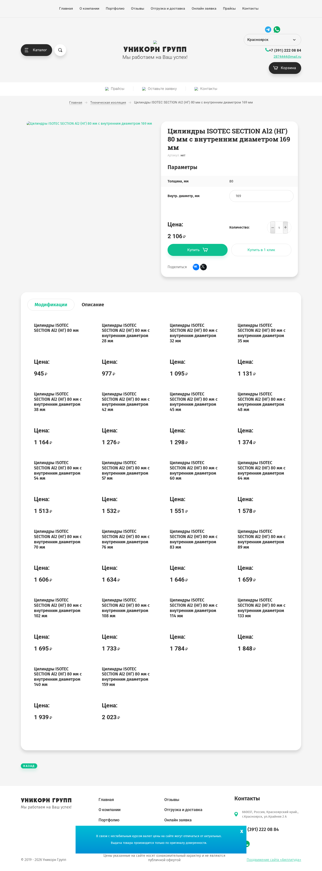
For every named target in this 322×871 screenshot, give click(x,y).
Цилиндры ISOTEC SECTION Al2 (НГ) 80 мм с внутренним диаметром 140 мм (58, 676)
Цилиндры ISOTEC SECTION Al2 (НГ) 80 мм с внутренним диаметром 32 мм (194, 333)
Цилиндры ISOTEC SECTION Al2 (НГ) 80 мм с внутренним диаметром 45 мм (194, 402)
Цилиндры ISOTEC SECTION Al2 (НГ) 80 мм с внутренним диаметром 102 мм (58, 608)
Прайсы (229, 8)
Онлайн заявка (204, 8)
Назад (29, 766)
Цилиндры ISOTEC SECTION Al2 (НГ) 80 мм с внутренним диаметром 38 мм (58, 402)
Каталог (40, 50)
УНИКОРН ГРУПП (155, 49)
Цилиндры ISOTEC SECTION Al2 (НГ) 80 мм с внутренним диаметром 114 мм (194, 608)
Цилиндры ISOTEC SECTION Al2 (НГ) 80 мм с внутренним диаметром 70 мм (58, 539)
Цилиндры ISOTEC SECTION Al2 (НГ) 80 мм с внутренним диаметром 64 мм (261, 470)
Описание (93, 305)
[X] (203, 267)
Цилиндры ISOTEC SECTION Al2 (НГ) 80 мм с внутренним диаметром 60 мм (194, 470)
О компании (89, 8)
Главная (66, 8)
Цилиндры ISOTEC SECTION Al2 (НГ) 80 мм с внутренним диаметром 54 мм (58, 470)
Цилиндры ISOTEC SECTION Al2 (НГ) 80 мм (56, 328)
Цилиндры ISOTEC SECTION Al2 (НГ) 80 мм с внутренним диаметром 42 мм (126, 402)
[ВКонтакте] (196, 267)
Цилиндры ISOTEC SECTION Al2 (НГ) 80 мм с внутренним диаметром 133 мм (261, 608)
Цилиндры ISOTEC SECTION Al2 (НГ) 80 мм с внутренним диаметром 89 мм (261, 539)
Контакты (250, 8)
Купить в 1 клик (261, 250)
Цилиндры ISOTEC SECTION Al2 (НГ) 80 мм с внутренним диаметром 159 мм (126, 676)
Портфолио (115, 8)
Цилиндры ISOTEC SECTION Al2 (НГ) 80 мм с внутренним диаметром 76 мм (126, 539)
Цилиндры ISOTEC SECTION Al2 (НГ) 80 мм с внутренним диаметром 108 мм (126, 608)
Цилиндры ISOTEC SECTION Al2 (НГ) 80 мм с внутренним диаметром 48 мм (261, 402)
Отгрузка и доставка (168, 8)
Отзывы (137, 8)
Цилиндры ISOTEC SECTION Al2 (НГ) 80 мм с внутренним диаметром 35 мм (261, 333)
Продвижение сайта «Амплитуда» (274, 860)
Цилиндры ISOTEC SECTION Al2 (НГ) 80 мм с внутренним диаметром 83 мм (194, 539)
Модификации (51, 305)
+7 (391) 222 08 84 (285, 50)
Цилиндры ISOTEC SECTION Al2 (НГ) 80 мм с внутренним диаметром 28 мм (126, 333)
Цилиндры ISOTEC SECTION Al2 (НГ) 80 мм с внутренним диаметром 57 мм (126, 470)
